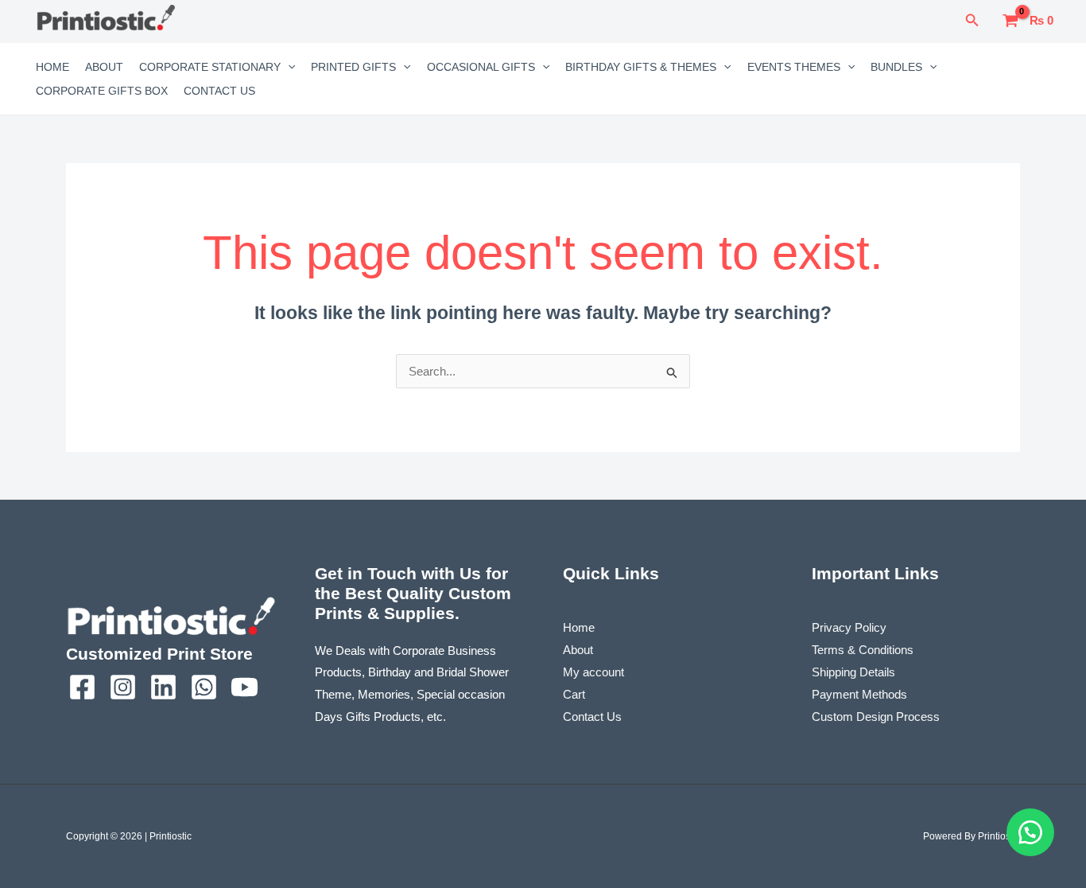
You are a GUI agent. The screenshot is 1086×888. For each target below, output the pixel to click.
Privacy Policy (849, 627)
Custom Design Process (876, 716)
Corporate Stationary (210, 66)
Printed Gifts (353, 66)
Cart (574, 694)
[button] (972, 20)
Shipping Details (853, 672)
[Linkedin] (163, 687)
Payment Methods (859, 694)
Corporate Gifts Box (102, 90)
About (104, 66)
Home (52, 66)
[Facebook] (82, 687)
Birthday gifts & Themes (640, 66)
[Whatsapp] (204, 687)
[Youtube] (244, 687)
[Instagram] (123, 687)
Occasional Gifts (481, 66)
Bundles (896, 66)
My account (593, 672)
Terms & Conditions (862, 649)
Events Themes (793, 66)
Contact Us (219, 90)
